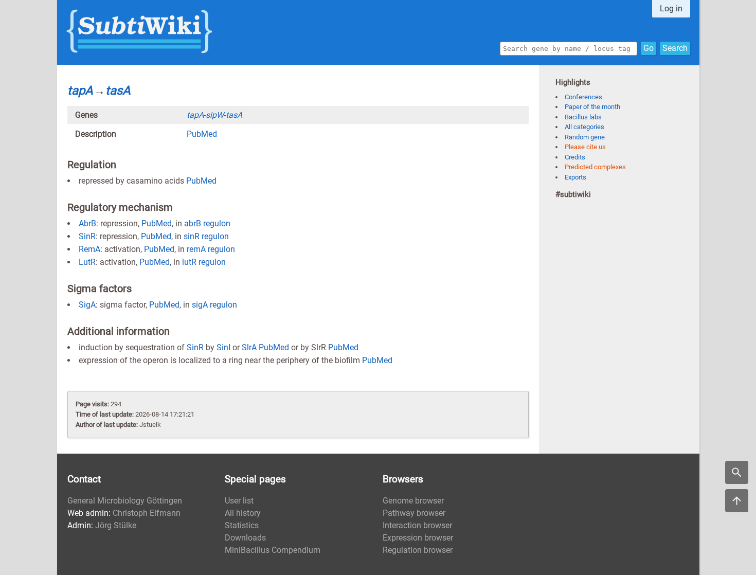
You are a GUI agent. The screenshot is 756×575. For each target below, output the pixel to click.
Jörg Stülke (115, 525)
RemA (89, 249)
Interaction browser (417, 525)
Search (675, 48)
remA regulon (211, 249)
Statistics (242, 525)
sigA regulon (214, 305)
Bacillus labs (583, 117)
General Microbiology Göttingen (124, 501)
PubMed (202, 134)
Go (648, 48)
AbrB (87, 223)
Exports (575, 177)
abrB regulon (207, 223)
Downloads (245, 538)
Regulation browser (418, 550)
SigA (87, 305)
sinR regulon (206, 236)
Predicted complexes (595, 167)
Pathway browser (414, 513)
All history (243, 513)
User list (239, 501)
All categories (584, 127)
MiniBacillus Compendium (272, 550)
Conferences (583, 97)
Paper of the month (592, 107)
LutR (87, 262)
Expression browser (418, 538)
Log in (671, 8)
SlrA (249, 347)
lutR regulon (204, 262)
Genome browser (413, 501)
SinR (87, 236)
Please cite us (585, 147)
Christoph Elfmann (147, 513)
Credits (575, 157)
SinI (223, 347)
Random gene (585, 137)
